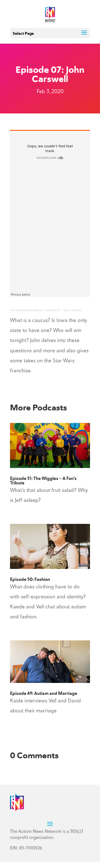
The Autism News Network (26, 310)
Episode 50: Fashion (30, 579)
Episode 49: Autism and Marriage (43, 693)
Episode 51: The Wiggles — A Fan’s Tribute (43, 480)
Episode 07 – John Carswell (63, 310)
